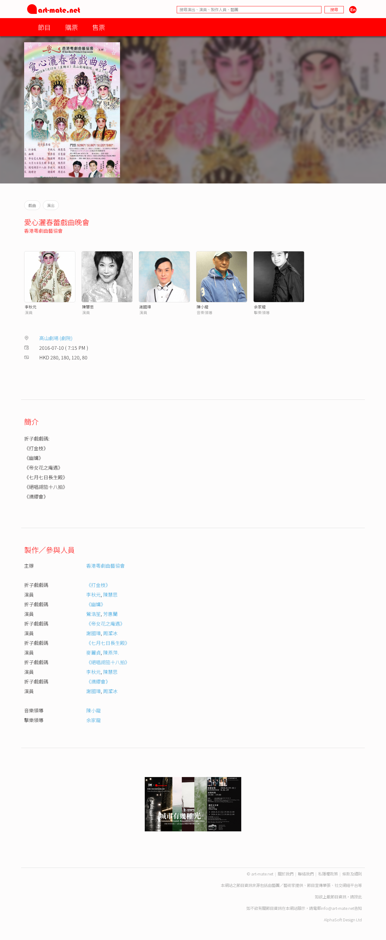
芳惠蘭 (110, 613)
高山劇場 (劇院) (56, 338)
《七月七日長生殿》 (108, 642)
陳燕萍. (111, 652)
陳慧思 (88, 307)
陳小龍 (202, 307)
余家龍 (260, 307)
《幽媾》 (96, 604)
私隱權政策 (328, 874)
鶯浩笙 (93, 613)
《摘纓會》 (98, 681)
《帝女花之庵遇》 (105, 623)
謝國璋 (145, 307)
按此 (358, 897)
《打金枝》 (98, 584)
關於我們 (285, 874)
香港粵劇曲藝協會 (43, 230)
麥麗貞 (93, 652)
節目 (44, 27)
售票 (98, 27)
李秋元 (30, 307)
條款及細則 (352, 874)
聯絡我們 (306, 874)
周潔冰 (110, 633)
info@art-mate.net (337, 908)
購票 (71, 27)
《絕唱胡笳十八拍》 (108, 662)
